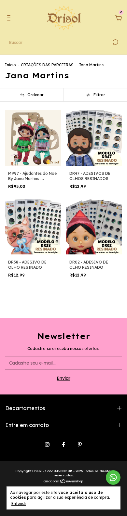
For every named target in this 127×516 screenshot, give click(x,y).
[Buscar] (114, 42)
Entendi (18, 503)
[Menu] (10, 19)
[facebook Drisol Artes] (63, 444)
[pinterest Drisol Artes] (79, 444)
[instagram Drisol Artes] (47, 444)
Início (10, 64)
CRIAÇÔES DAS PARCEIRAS (47, 64)
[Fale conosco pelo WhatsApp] (113, 477)
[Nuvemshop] (63, 482)
